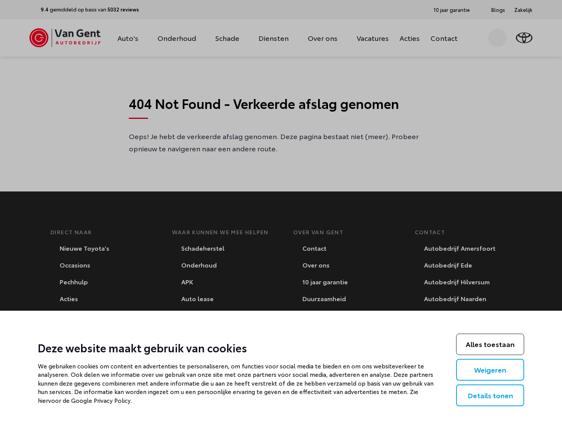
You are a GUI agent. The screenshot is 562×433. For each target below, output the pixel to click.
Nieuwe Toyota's (83, 247)
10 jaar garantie (324, 281)
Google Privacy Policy (100, 400)
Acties (410, 38)
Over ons (323, 38)
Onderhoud (177, 38)
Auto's (127, 38)
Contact (444, 38)
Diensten (273, 38)
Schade (227, 38)
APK (186, 281)
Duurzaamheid (323, 298)
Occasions (74, 264)
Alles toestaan (490, 344)
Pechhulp (73, 281)
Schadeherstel (202, 247)
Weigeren (490, 370)
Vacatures (373, 38)
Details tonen (490, 395)
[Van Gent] (65, 37)
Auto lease (197, 298)
